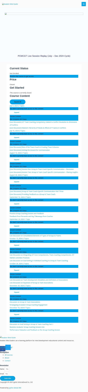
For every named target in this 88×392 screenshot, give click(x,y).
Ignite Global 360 (15, 388)
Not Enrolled (14, 73)
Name (2, 369)
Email (2, 374)
